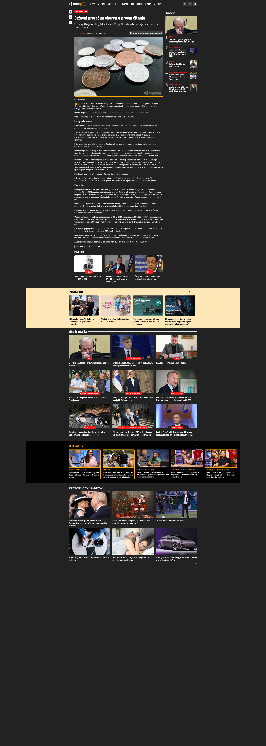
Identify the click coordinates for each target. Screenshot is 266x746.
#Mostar (92, 4)
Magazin (125, 4)
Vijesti (109, 4)
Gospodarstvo (136, 4)
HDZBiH (98, 246)
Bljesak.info (90, 33)
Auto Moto (158, 4)
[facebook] (70, 12)
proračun (79, 246)
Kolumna (148, 4)
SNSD (89, 246)
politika (82, 33)
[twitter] (70, 17)
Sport (117, 4)
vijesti (76, 33)
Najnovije (101, 4)
